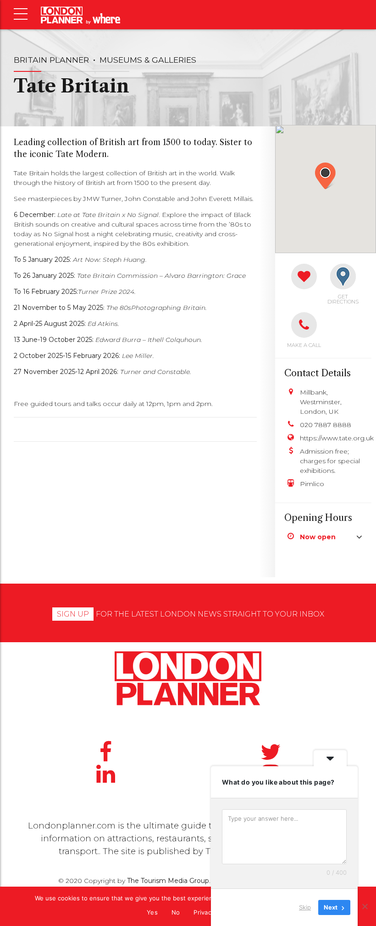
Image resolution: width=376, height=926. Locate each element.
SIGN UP (73, 614)
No (175, 912)
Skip (305, 907)
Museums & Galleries (148, 60)
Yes (152, 912)
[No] (364, 906)
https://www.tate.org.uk (331, 438)
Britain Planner (51, 60)
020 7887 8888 (325, 425)
